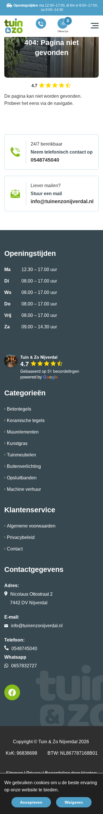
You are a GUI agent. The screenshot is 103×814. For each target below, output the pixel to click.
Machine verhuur (24, 489)
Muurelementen (23, 431)
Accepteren (31, 802)
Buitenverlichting (24, 466)
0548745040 (45, 160)
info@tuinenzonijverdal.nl (62, 201)
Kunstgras (17, 443)
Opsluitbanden (22, 477)
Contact (15, 548)
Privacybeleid (21, 537)
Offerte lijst (63, 31)
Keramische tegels (26, 420)
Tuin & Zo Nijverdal (58, 741)
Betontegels (19, 409)
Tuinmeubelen (21, 454)
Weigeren (74, 802)
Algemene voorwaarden (31, 525)
